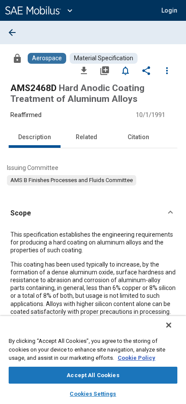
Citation (138, 137)
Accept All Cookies (93, 375)
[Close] (168, 325)
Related (86, 137)
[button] (93, 213)
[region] (93, 360)
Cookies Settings (93, 394)
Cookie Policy (136, 358)
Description (34, 137)
